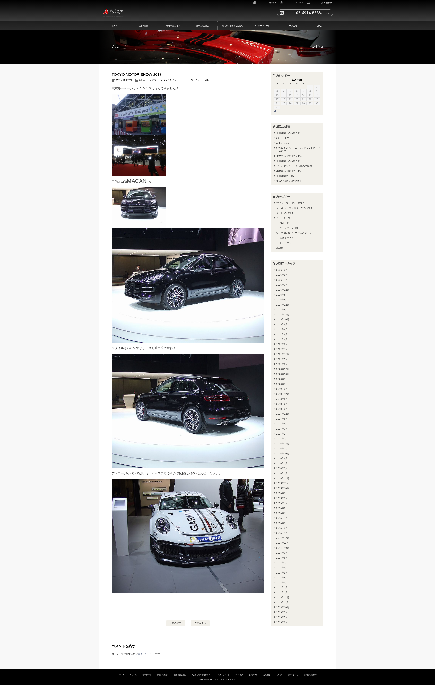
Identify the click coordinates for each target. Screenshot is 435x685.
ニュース (113, 25)
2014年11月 (282, 542)
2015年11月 (282, 483)
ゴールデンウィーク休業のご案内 (294, 166)
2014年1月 (282, 592)
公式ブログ (321, 25)
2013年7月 (282, 617)
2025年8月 (282, 294)
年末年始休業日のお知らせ (290, 156)
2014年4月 (282, 577)
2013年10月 (282, 607)
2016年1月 (282, 473)
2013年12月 (282, 597)
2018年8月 (282, 398)
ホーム (121, 675)
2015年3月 (282, 523)
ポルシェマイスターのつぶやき (296, 208)
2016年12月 (282, 443)
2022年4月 (282, 339)
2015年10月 (282, 488)
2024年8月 (282, 309)
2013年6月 (282, 622)
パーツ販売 (292, 25)
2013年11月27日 (124, 80)
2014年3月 (282, 582)
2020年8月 (282, 384)
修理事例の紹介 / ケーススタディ (294, 232)
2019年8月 (282, 389)
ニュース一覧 (186, 80)
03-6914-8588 (308, 13)
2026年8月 (282, 269)
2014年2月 (282, 587)
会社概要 (272, 3)
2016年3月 (282, 463)
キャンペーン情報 (289, 228)
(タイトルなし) (284, 138)
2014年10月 (282, 548)
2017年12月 (282, 413)
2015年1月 (282, 533)
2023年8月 (282, 324)
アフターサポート (262, 25)
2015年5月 (282, 513)
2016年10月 (282, 453)
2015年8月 (282, 498)
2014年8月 (282, 557)
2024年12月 (282, 304)
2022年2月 (282, 344)
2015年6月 (282, 508)
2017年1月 (282, 438)
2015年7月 (282, 503)
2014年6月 (282, 567)
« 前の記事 (175, 623)
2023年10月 (282, 319)
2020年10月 (282, 374)
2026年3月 (282, 284)
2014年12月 (282, 537)
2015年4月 (282, 518)
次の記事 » (200, 623)
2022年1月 (282, 349)
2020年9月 (282, 379)
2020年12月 (282, 369)
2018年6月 (282, 404)
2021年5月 (282, 359)
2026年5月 (282, 274)
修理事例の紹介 (172, 25)
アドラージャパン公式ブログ (164, 80)
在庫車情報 (143, 25)
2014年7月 (282, 562)
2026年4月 (282, 280)
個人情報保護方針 (310, 675)
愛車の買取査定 (202, 25)
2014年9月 (282, 552)
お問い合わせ (326, 3)
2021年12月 (282, 354)
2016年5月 (282, 458)
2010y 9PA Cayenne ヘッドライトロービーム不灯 (298, 150)
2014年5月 (282, 572)
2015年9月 (282, 493)
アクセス (299, 3)
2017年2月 (282, 433)
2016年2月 (282, 468)
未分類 (279, 247)
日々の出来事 (202, 80)
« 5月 (276, 111)
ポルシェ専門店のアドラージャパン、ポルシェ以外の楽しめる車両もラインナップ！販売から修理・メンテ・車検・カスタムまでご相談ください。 (136, 12)
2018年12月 (282, 394)
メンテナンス (287, 242)
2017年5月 (282, 423)
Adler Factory (283, 143)
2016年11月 (282, 448)
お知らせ (143, 80)
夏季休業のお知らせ (287, 176)
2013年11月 (282, 602)
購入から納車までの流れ (232, 25)
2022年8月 (282, 334)
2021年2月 (282, 364)
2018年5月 (282, 408)
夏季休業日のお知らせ (288, 133)
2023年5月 (282, 329)
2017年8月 (282, 418)
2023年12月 (282, 314)
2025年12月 (282, 289)
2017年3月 (282, 428)
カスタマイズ (287, 238)
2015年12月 (282, 478)
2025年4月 (282, 299)
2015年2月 (282, 528)
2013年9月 (282, 612)
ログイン (142, 654)
